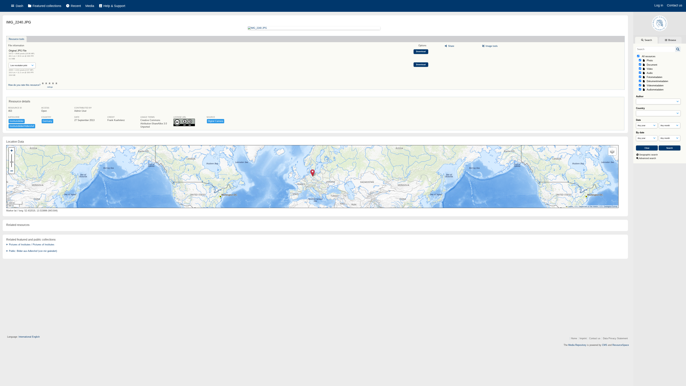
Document (651, 64)
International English (29, 336)
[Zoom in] (11, 150)
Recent (75, 6)
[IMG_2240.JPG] (314, 28)
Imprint (583, 338)
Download (421, 51)
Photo (649, 60)
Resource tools (16, 39)
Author (639, 96)
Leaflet (570, 206)
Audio (649, 73)
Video (649, 69)
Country (640, 108)
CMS (604, 345)
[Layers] (612, 151)
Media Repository (577, 345)
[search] (658, 49)
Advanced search (647, 158)
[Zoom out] (11, 171)
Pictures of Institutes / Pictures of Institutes (31, 244)
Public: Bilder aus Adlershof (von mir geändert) (32, 251)
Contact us (674, 5)
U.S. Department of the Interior (586, 206)
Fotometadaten (653, 77)
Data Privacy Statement (615, 338)
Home (574, 338)
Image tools (491, 46)
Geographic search (648, 155)
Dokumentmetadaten (656, 81)
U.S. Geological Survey (608, 206)
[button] (312, 173)
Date (638, 120)
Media (89, 6)
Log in (658, 5)
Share (450, 46)
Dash (19, 6)
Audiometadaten (654, 89)
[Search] (678, 49)
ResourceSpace (620, 345)
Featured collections (46, 6)
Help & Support (114, 6)
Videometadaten (654, 85)
